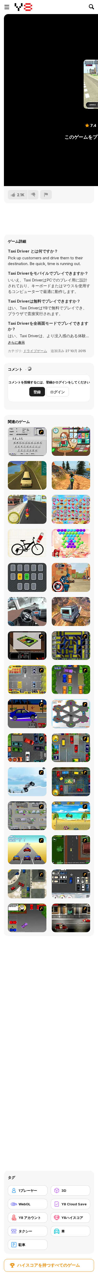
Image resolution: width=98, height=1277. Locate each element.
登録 (37, 392)
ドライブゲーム (35, 351)
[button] (16, 342)
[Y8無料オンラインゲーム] (23, 7)
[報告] (46, 194)
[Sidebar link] (7, 7)
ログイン (57, 392)
